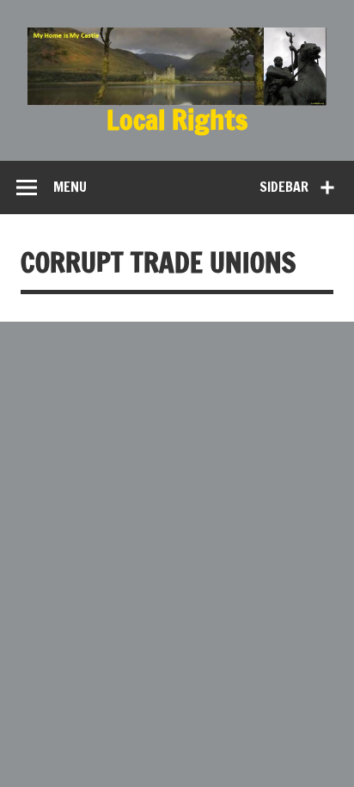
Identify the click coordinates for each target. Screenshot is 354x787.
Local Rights (177, 119)
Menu (70, 186)
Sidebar (283, 186)
